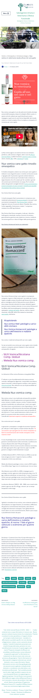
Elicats (6, 66)
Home (4, 56)
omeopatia (31, 582)
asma (7, 578)
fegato (21, 578)
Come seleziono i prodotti (17, 694)
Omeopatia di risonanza (9, 586)
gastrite (28, 578)
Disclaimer (7, 692)
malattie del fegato (13, 310)
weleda (4, 590)
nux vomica (22, 582)
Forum (4, 45)
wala (28, 586)
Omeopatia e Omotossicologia (17, 56)
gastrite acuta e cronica (29, 157)
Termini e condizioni (12, 690)
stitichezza (20, 159)
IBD (11, 159)
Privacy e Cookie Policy (25, 690)
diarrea (14, 578)
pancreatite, (5, 314)
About (3, 690)
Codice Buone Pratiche (35, 632)
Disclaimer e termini (11, 570)
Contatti (13, 692)
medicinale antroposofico (9, 582)
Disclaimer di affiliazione (24, 692)
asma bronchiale (6, 385)
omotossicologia (21, 200)
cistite (26, 159)
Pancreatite (21, 586)
